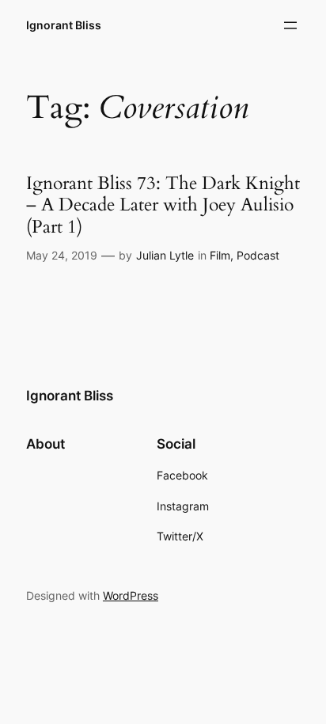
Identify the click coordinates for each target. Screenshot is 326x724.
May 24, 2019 (61, 255)
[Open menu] (290, 25)
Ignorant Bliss (63, 25)
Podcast (258, 255)
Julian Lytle (165, 255)
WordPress (130, 595)
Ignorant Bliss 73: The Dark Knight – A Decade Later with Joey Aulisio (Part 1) (163, 205)
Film (220, 255)
